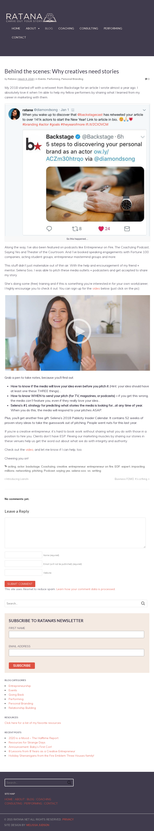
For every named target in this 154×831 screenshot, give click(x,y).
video (96, 288)
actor (20, 466)
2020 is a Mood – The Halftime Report (33, 738)
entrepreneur (77, 466)
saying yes (63, 470)
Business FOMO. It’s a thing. (131, 478)
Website (47, 572)
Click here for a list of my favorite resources (33, 723)
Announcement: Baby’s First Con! (30, 747)
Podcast (49, 470)
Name (51, 555)
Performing (53, 78)
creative (62, 466)
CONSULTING (89, 28)
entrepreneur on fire (100, 466)
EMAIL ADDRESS (19, 646)
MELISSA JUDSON (37, 825)
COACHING (66, 28)
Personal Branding (72, 78)
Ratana (12, 78)
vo (89, 470)
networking (23, 470)
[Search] (143, 603)
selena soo (79, 470)
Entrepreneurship (20, 686)
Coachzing (48, 466)
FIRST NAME (17, 628)
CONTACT (19, 37)
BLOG (49, 28)
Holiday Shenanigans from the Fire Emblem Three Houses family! (51, 755)
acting (12, 466)
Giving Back (16, 694)
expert (126, 466)
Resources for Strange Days (27, 742)
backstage (33, 466)
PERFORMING (113, 28)
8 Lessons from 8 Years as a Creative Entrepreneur (42, 751)
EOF (117, 466)
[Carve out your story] (31, 22)
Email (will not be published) (62, 564)
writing (96, 470)
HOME (16, 28)
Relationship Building (22, 708)
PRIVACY (68, 819)
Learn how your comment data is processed (85, 589)
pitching (37, 470)
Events (42, 78)
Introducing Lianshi (17, 478)
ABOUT (31, 28)
